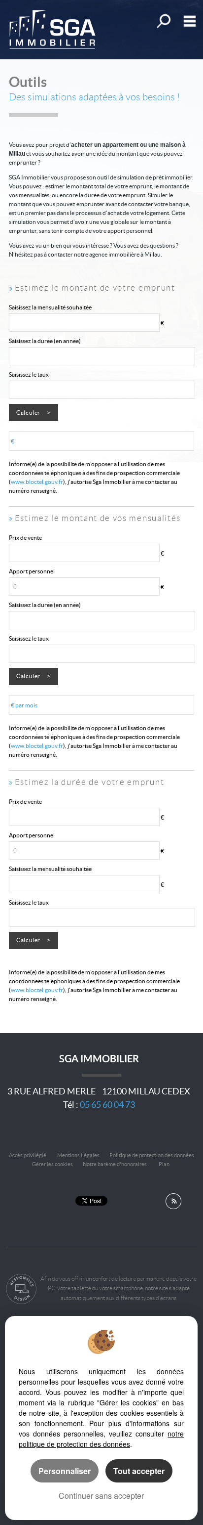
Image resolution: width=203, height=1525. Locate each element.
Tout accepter (139, 1471)
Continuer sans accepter (101, 1495)
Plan (164, 1164)
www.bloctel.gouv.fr (37, 482)
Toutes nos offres (163, 21)
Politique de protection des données (151, 1155)
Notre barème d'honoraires (115, 1164)
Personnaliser (64, 1471)
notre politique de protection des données (101, 1439)
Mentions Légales (78, 1155)
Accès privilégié (27, 1155)
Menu (187, 21)
